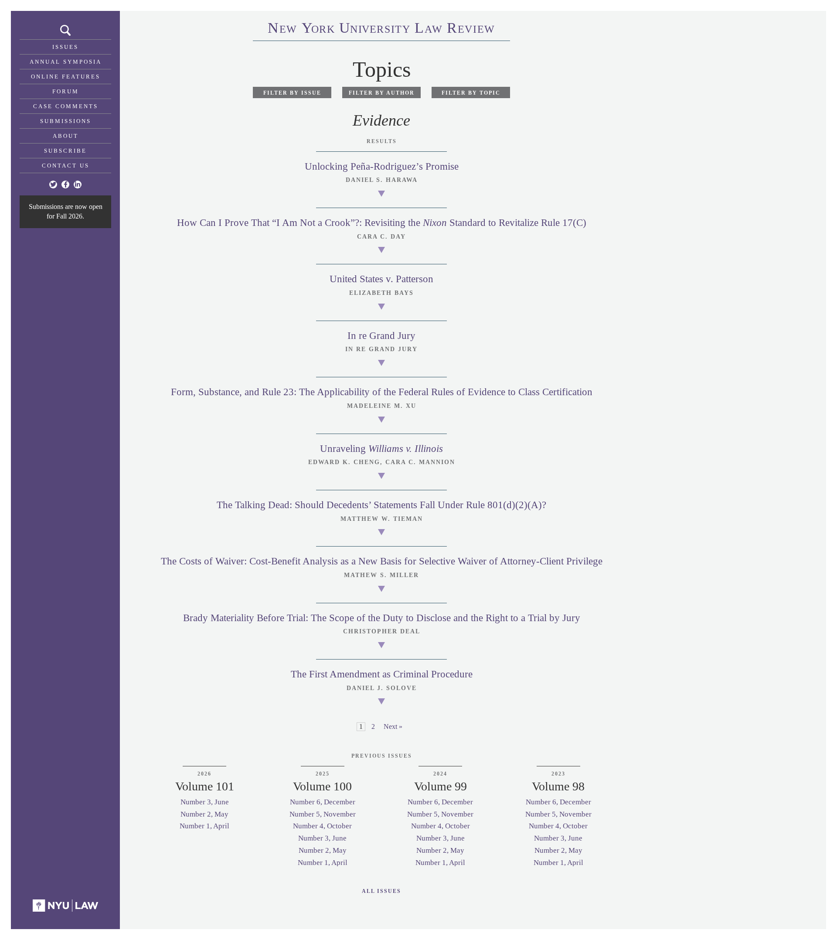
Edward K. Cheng (344, 462)
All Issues (381, 891)
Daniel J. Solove (382, 688)
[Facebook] (65, 184)
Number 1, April (204, 826)
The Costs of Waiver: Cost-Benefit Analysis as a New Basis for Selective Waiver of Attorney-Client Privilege (381, 561)
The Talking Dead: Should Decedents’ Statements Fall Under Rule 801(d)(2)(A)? (381, 504)
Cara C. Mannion (420, 462)
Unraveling (381, 448)
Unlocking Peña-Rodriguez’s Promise (382, 166)
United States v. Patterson (381, 278)
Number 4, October (322, 826)
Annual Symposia (66, 61)
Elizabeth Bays (381, 293)
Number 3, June (204, 802)
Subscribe (65, 150)
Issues (65, 47)
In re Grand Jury (381, 335)
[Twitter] (53, 184)
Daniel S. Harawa (382, 180)
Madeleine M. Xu (381, 406)
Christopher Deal (381, 631)
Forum (65, 91)
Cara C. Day (381, 236)
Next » (393, 726)
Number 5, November (322, 814)
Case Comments (65, 106)
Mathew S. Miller (381, 575)
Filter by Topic (471, 93)
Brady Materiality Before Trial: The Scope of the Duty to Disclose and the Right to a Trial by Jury (381, 617)
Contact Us (65, 165)
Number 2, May (204, 814)
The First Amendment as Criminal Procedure (382, 674)
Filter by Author (382, 93)
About (65, 136)
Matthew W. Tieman (381, 519)
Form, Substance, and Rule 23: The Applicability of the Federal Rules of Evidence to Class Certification (381, 391)
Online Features (65, 76)
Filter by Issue (292, 93)
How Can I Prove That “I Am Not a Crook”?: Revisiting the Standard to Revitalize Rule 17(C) (381, 222)
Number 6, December (322, 802)
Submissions (65, 121)
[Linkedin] (78, 184)
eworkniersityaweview (381, 29)
